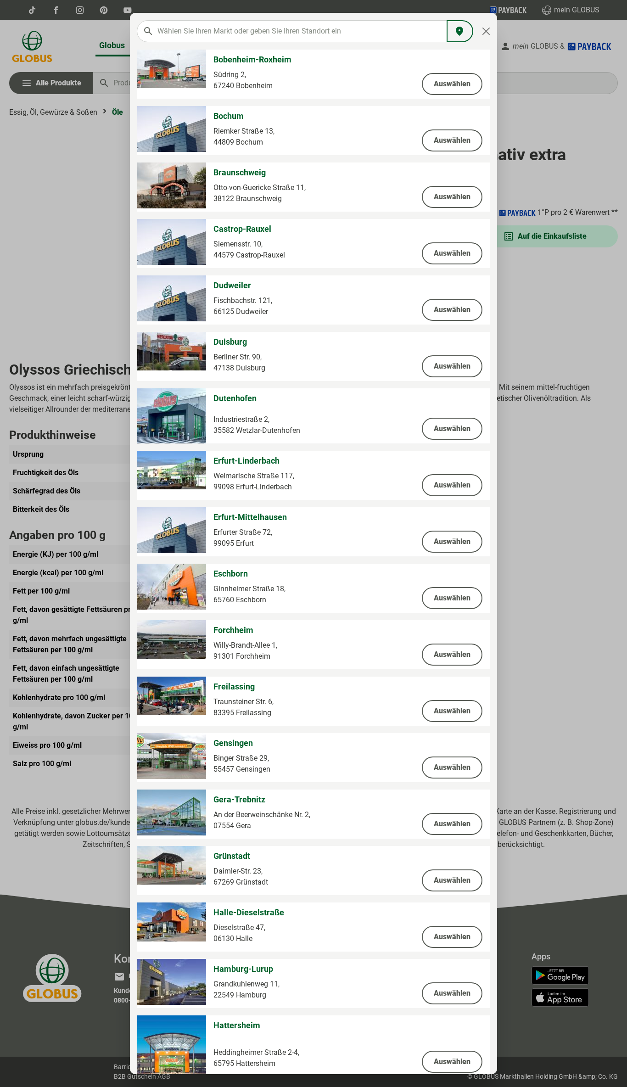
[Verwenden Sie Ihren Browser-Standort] (460, 31)
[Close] (486, 31)
